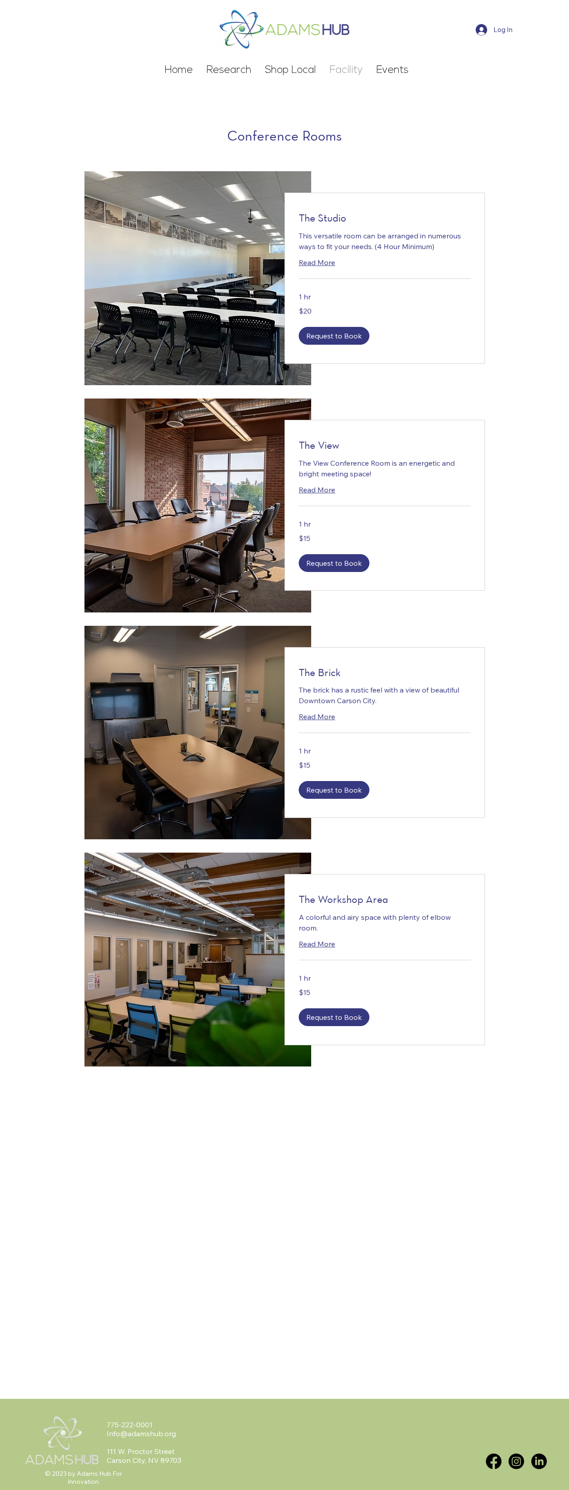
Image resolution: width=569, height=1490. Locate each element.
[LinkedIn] (539, 1461)
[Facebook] (493, 1461)
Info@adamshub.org (141, 1433)
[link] (385, 218)
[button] (334, 336)
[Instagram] (516, 1461)
